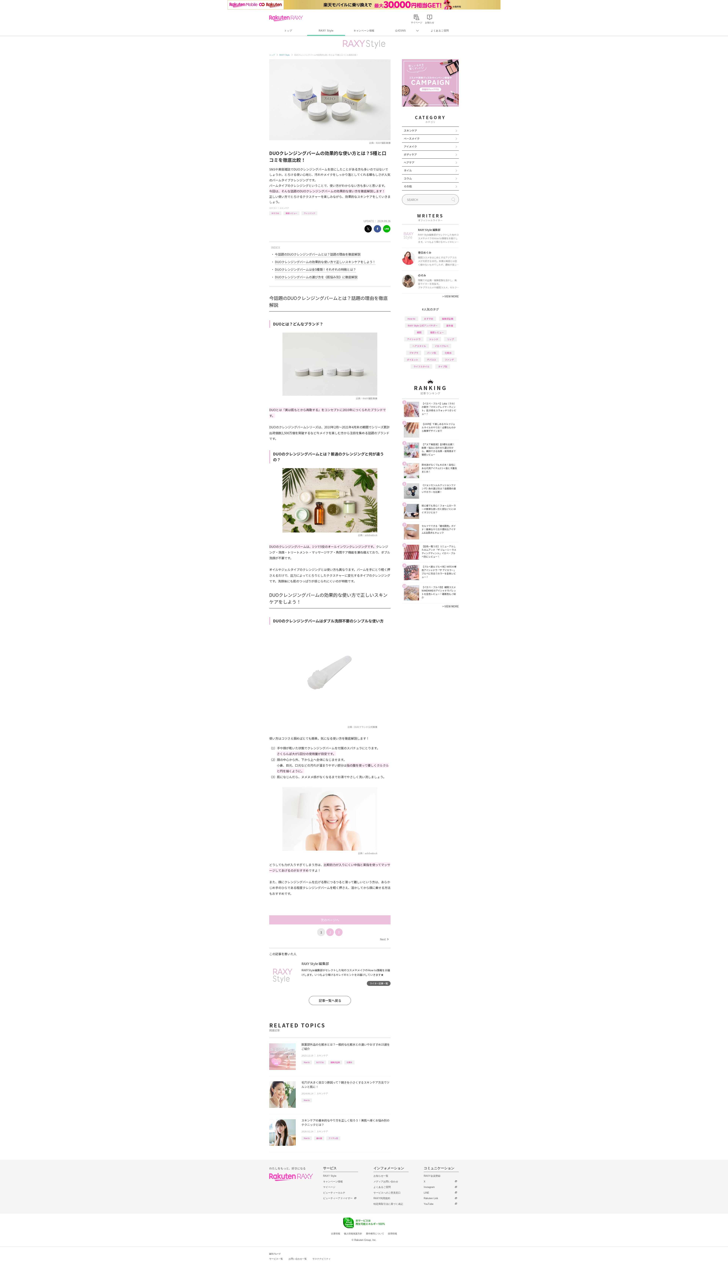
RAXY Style (326, 30)
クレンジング (309, 213)
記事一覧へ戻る (330, 1000)
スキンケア (284, 208)
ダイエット (412, 359)
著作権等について (375, 1233)
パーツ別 (431, 352)
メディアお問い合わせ (385, 1181)
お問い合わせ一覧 (298, 1259)
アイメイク (410, 146)
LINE (426, 1192)
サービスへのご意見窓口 (387, 1192)
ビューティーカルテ (334, 1192)
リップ (450, 339)
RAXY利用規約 (381, 1198)
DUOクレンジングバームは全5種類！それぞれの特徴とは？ (315, 269)
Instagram (429, 1187)
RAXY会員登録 (432, 1175)
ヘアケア (409, 162)
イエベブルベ (441, 346)
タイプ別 (442, 366)
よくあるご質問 (440, 30)
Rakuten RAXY (286, 18)
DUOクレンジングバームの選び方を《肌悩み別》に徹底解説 (316, 277)
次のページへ (330, 920)
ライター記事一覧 (379, 983)
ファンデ (449, 359)
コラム (408, 178)
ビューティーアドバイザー (338, 1198)
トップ (288, 30)
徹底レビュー (291, 213)
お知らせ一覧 (380, 1175)
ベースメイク (412, 138)
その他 (408, 186)
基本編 (319, 1138)
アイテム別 (333, 1138)
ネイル (408, 170)
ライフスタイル (421, 366)
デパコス (431, 359)
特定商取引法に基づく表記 (388, 1204)
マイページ (329, 1187)
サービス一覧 (276, 1259)
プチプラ (413, 352)
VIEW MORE (450, 296)
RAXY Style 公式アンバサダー (423, 325)
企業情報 (335, 1233)
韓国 (419, 332)
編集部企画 (335, 1062)
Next (384, 939)
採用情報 (392, 1233)
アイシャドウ (413, 339)
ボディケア (410, 154)
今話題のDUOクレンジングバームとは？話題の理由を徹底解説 (317, 254)
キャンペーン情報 (364, 30)
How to (307, 1062)
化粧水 (349, 1062)
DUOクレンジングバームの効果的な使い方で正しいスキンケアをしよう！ (325, 262)
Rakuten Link (431, 1198)
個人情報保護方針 (353, 1233)
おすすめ (275, 213)
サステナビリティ (321, 1259)
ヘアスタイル (419, 346)
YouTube (428, 1204)
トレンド (433, 339)
